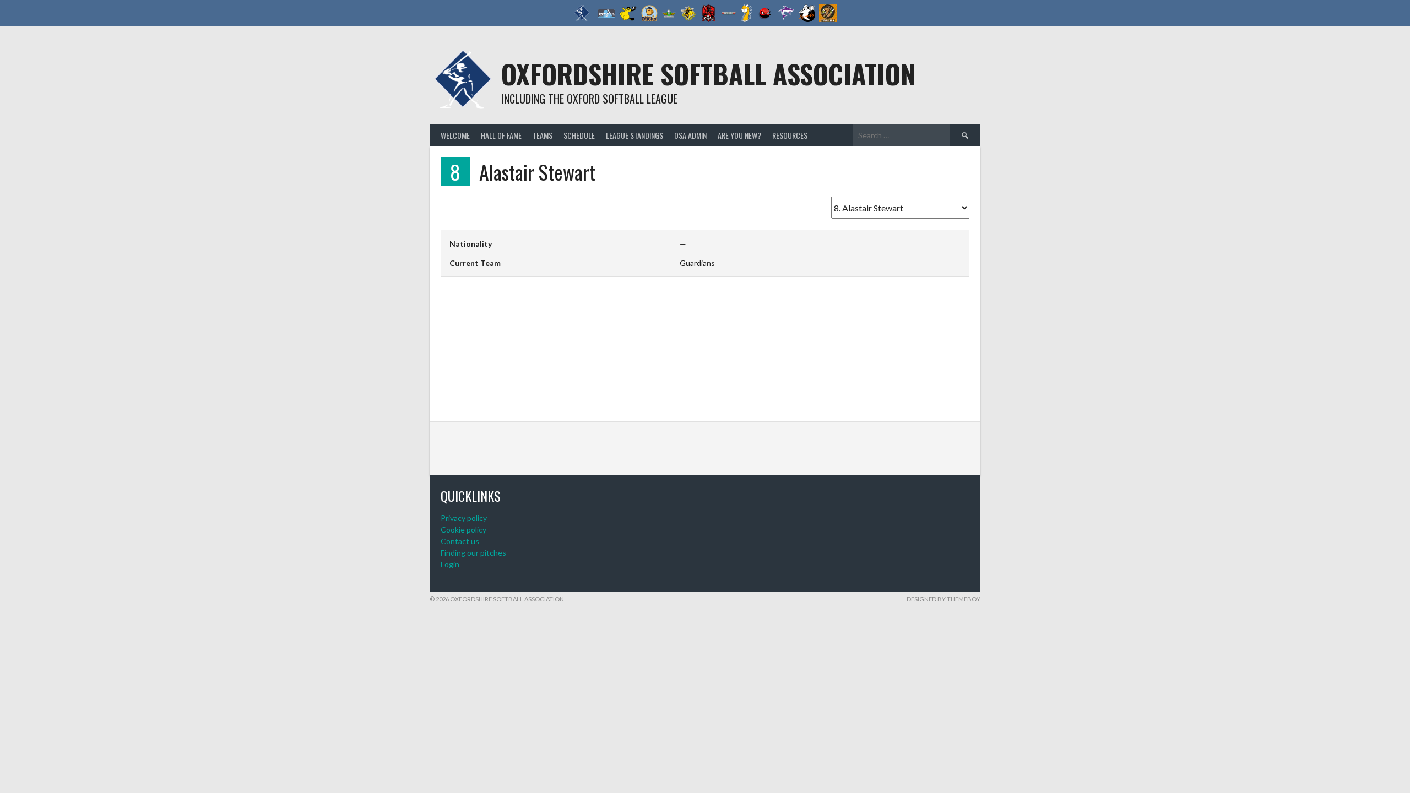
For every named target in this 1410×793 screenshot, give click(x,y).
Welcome (455, 135)
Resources (789, 135)
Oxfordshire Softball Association (708, 73)
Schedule (579, 135)
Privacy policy (464, 518)
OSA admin (690, 135)
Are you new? (739, 135)
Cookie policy (463, 529)
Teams (542, 135)
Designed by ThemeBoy (943, 598)
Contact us (460, 541)
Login (450, 564)
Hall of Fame (501, 135)
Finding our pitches (473, 552)
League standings (634, 135)
